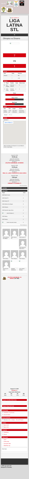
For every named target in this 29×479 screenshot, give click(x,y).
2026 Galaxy (4, 216)
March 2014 (6, 427)
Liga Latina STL (14, 25)
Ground (5, 114)
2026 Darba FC (5, 198)
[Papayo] (25, 332)
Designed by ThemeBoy (6, 467)
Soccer (5, 434)
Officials (10, 114)
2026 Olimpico (5, 207)
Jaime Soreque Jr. (10, 213)
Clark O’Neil (7, 89)
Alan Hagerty (7, 85)
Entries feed (6, 441)
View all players (23, 225)
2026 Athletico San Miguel (7, 204)
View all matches (23, 185)
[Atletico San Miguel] (4, 278)
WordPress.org (7, 445)
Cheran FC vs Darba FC (14, 183)
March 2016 (6, 425)
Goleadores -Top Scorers (9, 412)
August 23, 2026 (14, 155)
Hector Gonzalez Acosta (11, 222)
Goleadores (6, 432)
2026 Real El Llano (6, 195)
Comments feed (7, 443)
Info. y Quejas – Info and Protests (16, 419)
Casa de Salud (7, 414)
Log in (5, 439)
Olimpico (5, 75)
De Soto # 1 (6, 119)
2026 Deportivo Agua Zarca (7, 210)
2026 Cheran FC (5, 201)
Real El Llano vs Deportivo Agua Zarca (14, 173)
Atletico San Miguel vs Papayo (14, 163)
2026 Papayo (5, 219)
